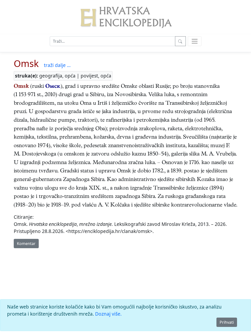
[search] (194, 41)
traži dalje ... (57, 65)
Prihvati (227, 322)
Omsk (26, 63)
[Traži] (180, 41)
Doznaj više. (108, 313)
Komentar (26, 243)
